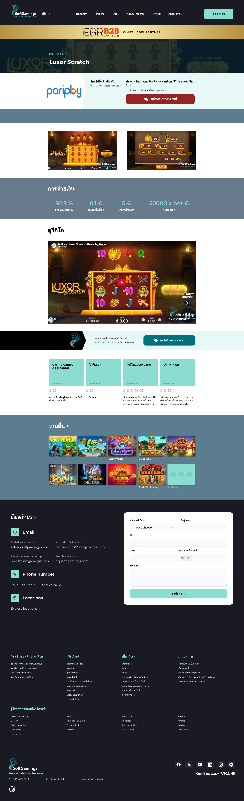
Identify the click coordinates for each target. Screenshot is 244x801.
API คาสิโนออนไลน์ (131, 690)
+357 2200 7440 (23, 585)
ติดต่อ (124, 672)
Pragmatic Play (129, 725)
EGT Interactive (18, 725)
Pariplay (59, 53)
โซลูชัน (100, 13)
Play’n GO (127, 716)
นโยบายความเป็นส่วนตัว (189, 664)
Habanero (16, 734)
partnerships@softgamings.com (80, 547)
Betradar (70, 729)
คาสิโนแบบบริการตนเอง (22, 672)
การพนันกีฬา (72, 677)
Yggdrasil (126, 721)
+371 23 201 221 (53, 585)
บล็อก (124, 668)
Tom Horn (183, 729)
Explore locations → (26, 608)
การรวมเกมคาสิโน (74, 664)
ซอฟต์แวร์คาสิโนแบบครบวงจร (24, 668)
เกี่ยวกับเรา (174, 13)
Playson (182, 716)
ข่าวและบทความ (134, 13)
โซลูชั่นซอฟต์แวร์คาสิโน (22, 677)
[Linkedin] (210, 764)
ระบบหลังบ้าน (72, 699)
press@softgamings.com (30, 561)
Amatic (181, 721)
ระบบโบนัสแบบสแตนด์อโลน (79, 681)
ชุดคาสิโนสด (72, 672)
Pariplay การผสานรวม (104, 85)
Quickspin (16, 729)
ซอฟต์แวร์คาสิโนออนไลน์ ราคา (136, 677)
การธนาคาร (72, 690)
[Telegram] (231, 764)
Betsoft (14, 721)
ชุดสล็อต (70, 668)
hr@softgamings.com (72, 561)
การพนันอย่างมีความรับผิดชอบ (191, 681)
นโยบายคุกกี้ (183, 668)
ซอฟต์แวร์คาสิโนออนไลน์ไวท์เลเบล (26, 664)
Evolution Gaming (20, 716)
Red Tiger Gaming (75, 721)
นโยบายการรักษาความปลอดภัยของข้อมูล (196, 677)
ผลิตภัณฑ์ (81, 13)
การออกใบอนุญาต (74, 695)
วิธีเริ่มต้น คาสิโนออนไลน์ (133, 681)
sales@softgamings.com (29, 547)
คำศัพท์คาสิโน (128, 695)
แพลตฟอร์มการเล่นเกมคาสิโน (135, 686)
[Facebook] (178, 764)
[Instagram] (221, 764)
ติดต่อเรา (218, 14)
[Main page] (26, 11)
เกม (51, 53)
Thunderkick (72, 725)
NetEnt (70, 716)
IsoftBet (182, 725)
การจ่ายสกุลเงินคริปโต (76, 686)
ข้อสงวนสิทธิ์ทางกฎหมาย (189, 672)
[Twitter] (189, 764)
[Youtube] (199, 764)
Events (157, 13)
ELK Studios (128, 729)
